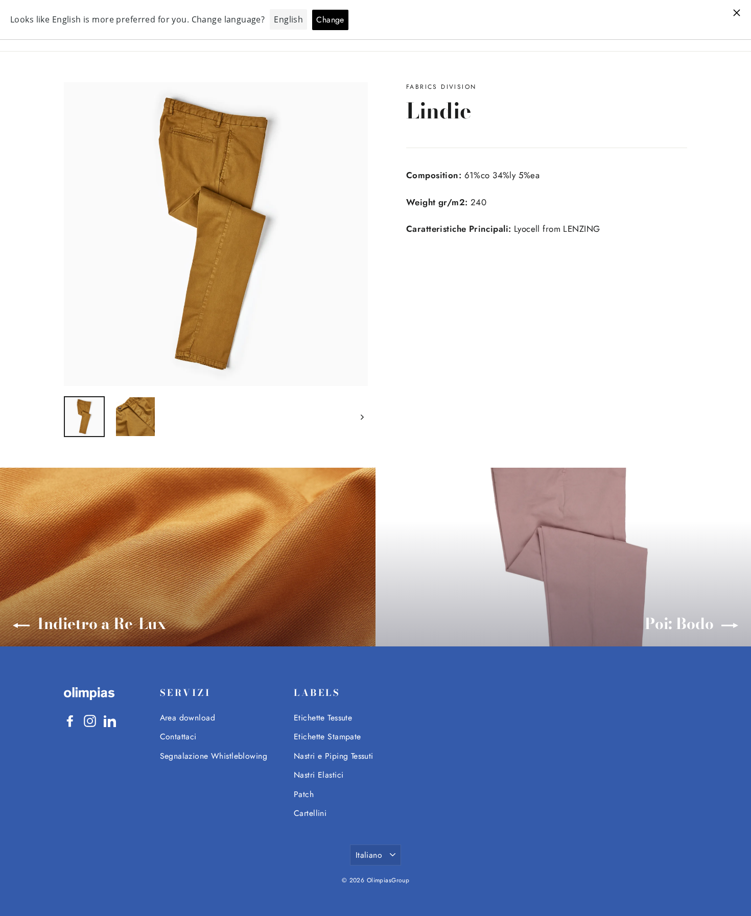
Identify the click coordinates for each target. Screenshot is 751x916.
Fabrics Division (441, 86)
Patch (304, 794)
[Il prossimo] (361, 416)
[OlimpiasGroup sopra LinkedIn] (110, 720)
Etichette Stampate (327, 736)
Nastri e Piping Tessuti (333, 756)
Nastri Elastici (318, 775)
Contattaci (178, 736)
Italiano (369, 855)
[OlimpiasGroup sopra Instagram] (90, 720)
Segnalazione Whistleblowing (213, 756)
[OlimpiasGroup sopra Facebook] (70, 720)
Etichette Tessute (323, 718)
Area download (188, 718)
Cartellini (310, 813)
